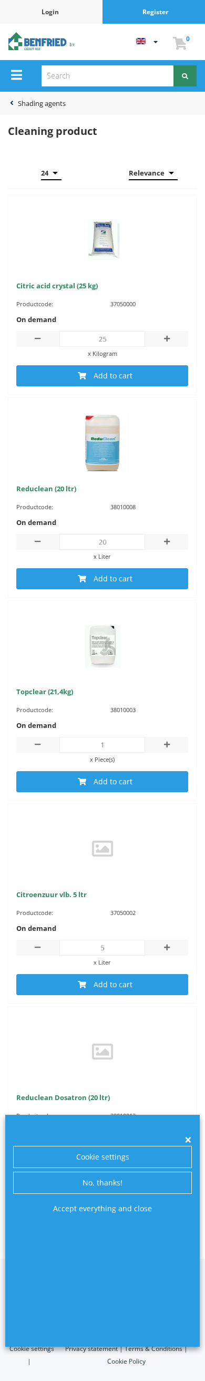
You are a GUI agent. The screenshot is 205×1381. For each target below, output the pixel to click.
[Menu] (16, 75)
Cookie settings (102, 1157)
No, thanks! (102, 1183)
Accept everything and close (102, 1208)
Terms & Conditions (153, 1348)
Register (155, 11)
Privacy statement (91, 1348)
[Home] (42, 41)
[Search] (185, 75)
